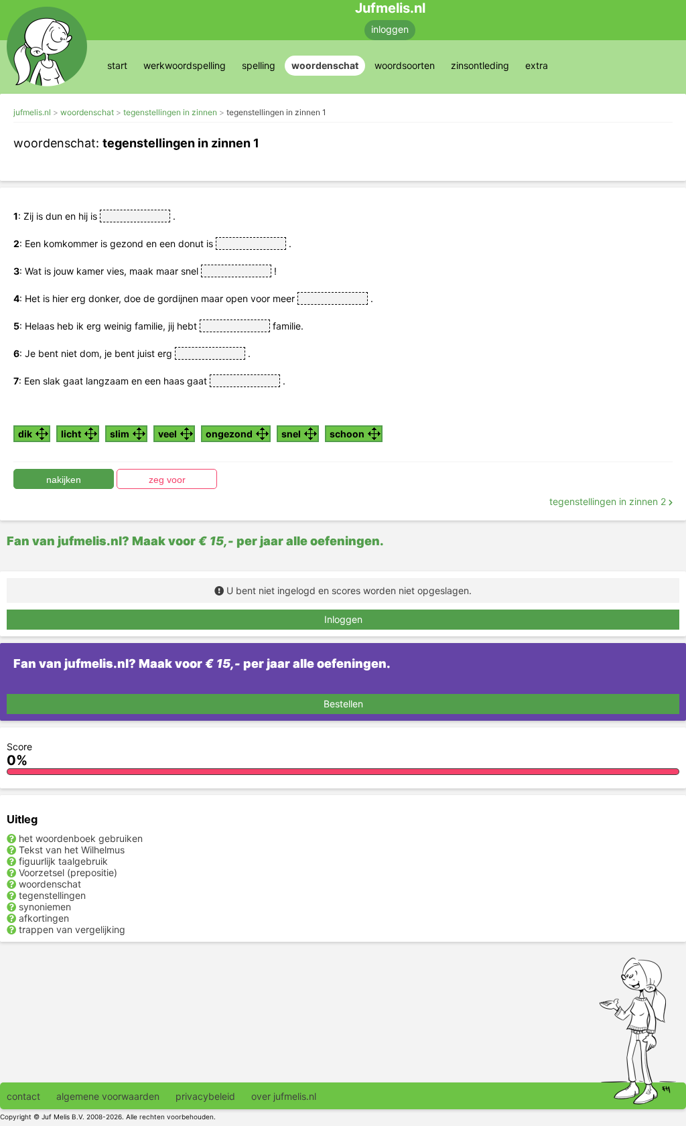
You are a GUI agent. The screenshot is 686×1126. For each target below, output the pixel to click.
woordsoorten (404, 65)
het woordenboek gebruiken (81, 838)
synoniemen (45, 906)
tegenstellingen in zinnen (170, 112)
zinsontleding (480, 65)
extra (536, 65)
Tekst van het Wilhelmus (72, 849)
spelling (258, 65)
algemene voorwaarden (107, 1096)
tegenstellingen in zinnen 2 (609, 501)
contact (23, 1096)
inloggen (390, 29)
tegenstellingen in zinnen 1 (276, 112)
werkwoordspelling (184, 65)
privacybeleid (205, 1096)
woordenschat (324, 65)
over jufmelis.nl (283, 1096)
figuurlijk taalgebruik (63, 861)
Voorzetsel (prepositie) (68, 872)
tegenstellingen (52, 895)
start (117, 65)
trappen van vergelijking (72, 929)
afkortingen (44, 918)
